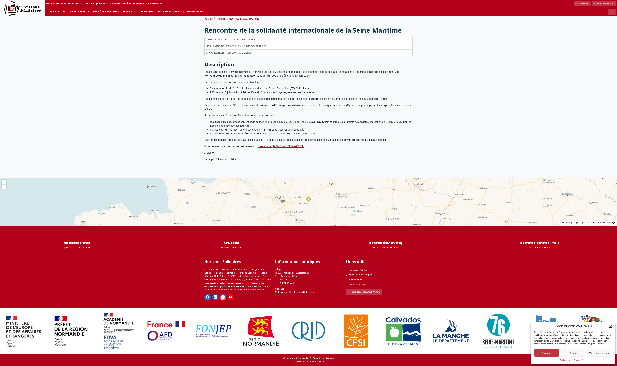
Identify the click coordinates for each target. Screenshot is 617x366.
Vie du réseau (78, 11)
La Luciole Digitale (315, 361)
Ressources (195, 11)
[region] (308, 202)
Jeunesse (146, 11)
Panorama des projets (360, 274)
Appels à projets (357, 284)
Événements (355, 279)
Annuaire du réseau (169, 11)
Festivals (129, 11)
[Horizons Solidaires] (22, 8)
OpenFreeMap (566, 222)
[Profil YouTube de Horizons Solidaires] (231, 297)
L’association (56, 11)
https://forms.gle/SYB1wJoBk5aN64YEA (281, 146)
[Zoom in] (4, 182)
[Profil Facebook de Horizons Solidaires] (207, 297)
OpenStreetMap (604, 222)
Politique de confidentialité (571, 360)
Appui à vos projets (105, 11)
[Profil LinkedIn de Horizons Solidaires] (215, 297)
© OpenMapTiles (580, 222)
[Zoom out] (4, 186)
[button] (610, 325)
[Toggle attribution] (613, 223)
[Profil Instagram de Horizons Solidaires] (223, 297)
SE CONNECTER (605, 3)
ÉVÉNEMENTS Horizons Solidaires (234, 18)
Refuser (573, 353)
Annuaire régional (358, 270)
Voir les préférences (599, 353)
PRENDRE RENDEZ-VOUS (364, 291)
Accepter (546, 353)
